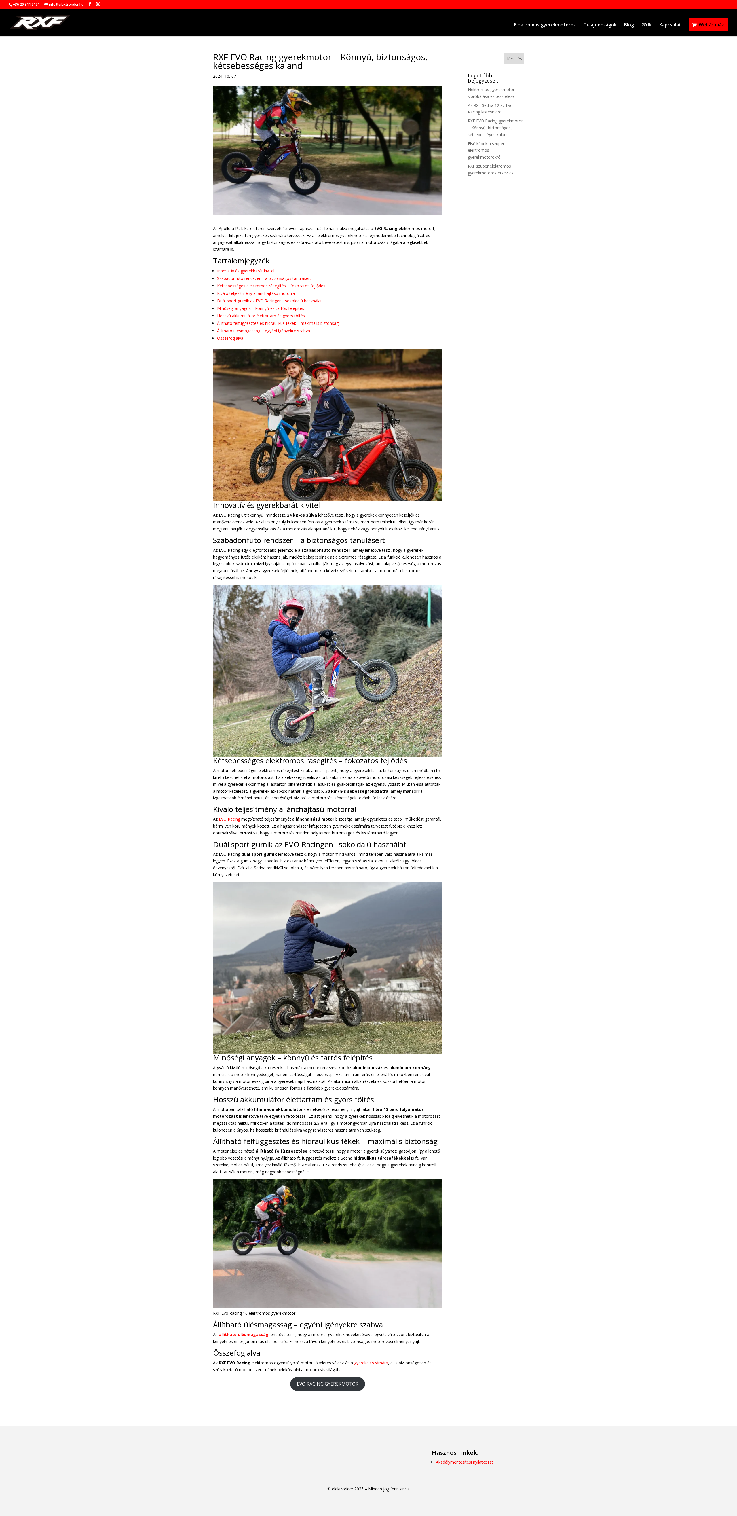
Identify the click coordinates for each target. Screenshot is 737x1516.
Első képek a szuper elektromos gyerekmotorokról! (486, 150)
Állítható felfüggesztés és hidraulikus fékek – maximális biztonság (278, 323)
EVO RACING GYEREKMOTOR (327, 1384)
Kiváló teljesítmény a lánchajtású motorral (256, 293)
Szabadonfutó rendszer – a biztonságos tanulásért (264, 278)
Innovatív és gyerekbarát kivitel (245, 271)
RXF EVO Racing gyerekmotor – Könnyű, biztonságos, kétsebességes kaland (495, 127)
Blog (629, 25)
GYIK (646, 25)
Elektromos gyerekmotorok (545, 25)
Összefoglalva (230, 338)
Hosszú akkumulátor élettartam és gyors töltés (261, 315)
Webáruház (711, 25)
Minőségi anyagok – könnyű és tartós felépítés (260, 308)
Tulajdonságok (600, 25)
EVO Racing (229, 819)
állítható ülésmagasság (244, 1334)
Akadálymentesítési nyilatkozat (464, 1462)
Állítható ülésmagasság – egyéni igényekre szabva (263, 330)
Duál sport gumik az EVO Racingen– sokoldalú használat (269, 300)
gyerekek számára (371, 1362)
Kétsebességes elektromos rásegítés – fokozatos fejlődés (271, 286)
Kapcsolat (670, 25)
